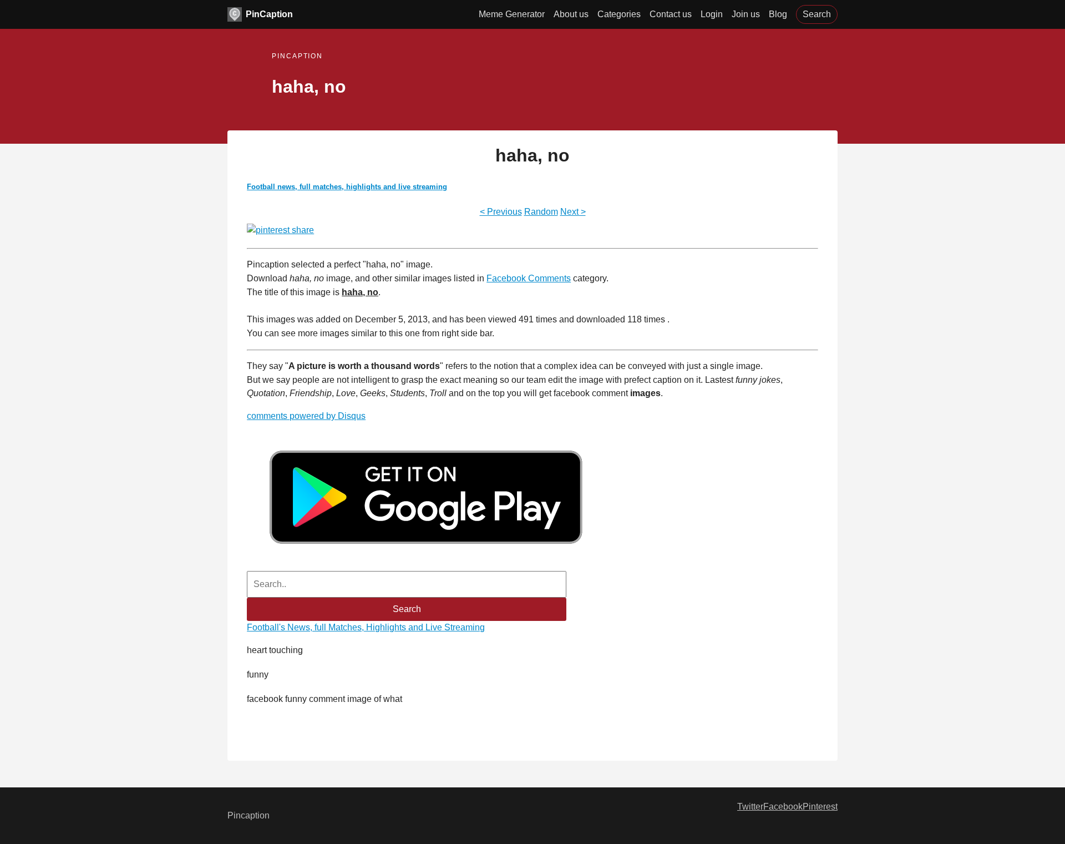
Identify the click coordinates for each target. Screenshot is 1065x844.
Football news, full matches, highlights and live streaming (347, 187)
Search (817, 14)
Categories (619, 14)
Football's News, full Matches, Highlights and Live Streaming (366, 627)
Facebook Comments (528, 278)
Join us (746, 14)
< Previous (501, 211)
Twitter (750, 806)
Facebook (783, 806)
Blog (778, 14)
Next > (573, 211)
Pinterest (820, 806)
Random (541, 211)
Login (712, 14)
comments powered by (306, 416)
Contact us (671, 14)
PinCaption (269, 14)
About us (571, 14)
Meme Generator (512, 14)
